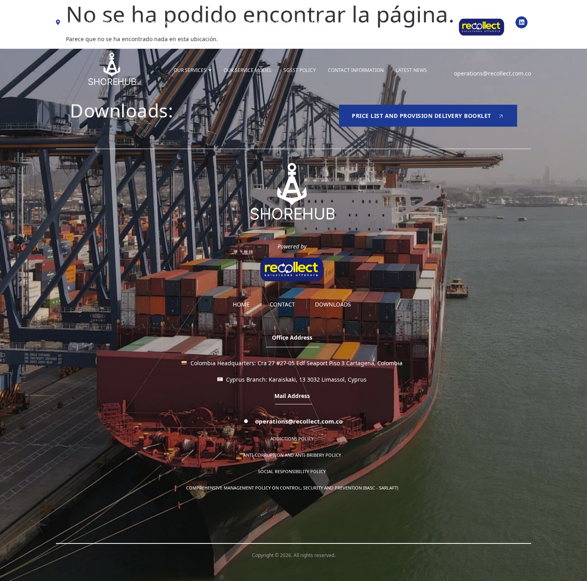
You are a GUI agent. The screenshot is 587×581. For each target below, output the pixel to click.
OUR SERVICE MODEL (248, 70)
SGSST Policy (300, 70)
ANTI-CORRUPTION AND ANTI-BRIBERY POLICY (292, 455)
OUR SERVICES (190, 70)
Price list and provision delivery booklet (421, 115)
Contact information (356, 70)
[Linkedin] (522, 22)
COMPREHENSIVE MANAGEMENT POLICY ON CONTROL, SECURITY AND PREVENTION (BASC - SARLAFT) (292, 488)
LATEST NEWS (411, 70)
